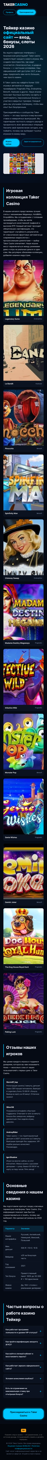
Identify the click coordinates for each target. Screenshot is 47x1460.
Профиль (9, 12)
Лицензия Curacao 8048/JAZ (19, 1446)
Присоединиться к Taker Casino (23, 1414)
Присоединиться (26, 12)
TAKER (15, 5)
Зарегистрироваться (32, 141)
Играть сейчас (9, 142)
